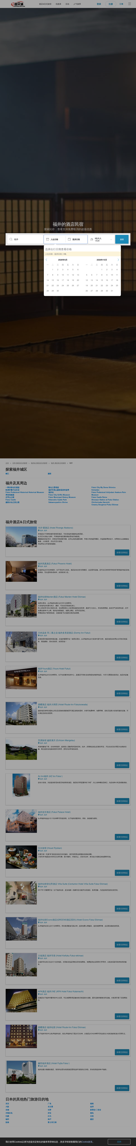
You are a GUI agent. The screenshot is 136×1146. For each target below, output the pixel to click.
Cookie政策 (86, 1141)
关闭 (119, 1141)
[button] (46, 260)
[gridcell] (52, 269)
